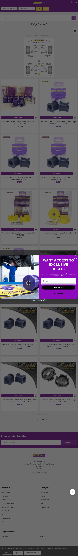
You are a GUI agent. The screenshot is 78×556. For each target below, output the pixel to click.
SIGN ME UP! (58, 287)
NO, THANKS (58, 293)
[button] (72, 492)
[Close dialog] (75, 257)
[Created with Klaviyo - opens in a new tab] (39, 300)
